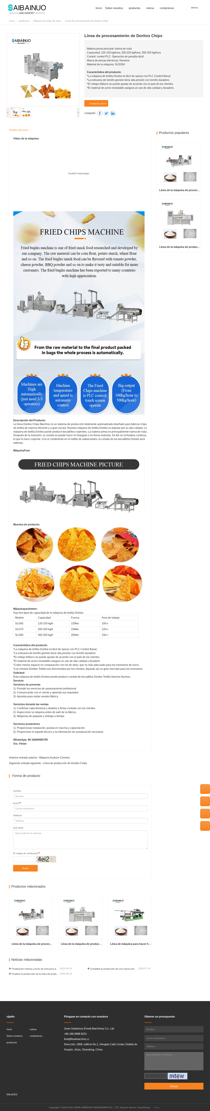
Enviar (25, 868)
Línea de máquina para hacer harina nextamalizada (131, 944)
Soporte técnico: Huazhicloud (135, 1107)
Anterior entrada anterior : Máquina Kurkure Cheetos (39, 757)
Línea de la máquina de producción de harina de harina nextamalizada (81, 944)
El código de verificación (25, 853)
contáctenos (167, 8)
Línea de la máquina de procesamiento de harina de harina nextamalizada (32, 944)
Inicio (99, 8)
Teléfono (17, 815)
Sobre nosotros (14, 1036)
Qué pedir (18, 827)
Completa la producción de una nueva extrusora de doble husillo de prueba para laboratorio (114, 968)
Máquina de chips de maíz (47, 21)
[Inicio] (27, 9)
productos (24, 21)
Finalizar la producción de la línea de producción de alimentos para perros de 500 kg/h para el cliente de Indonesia (35, 974)
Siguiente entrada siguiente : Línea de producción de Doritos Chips (48, 763)
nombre (17, 790)
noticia (33, 1029)
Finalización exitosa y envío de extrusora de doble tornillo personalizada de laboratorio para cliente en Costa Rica (35, 968)
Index (157, 1107)
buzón (16, 803)
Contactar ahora (97, 103)
